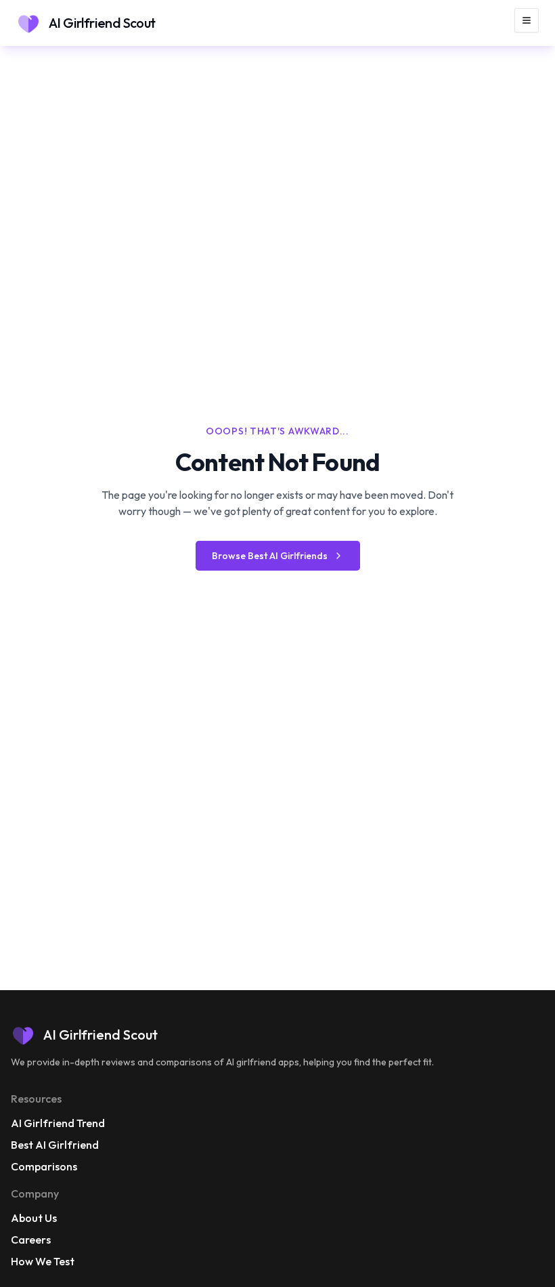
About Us (34, 1218)
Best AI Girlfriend (55, 1144)
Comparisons (44, 1166)
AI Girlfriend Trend (58, 1123)
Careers (31, 1239)
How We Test (42, 1261)
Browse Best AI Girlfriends (270, 556)
